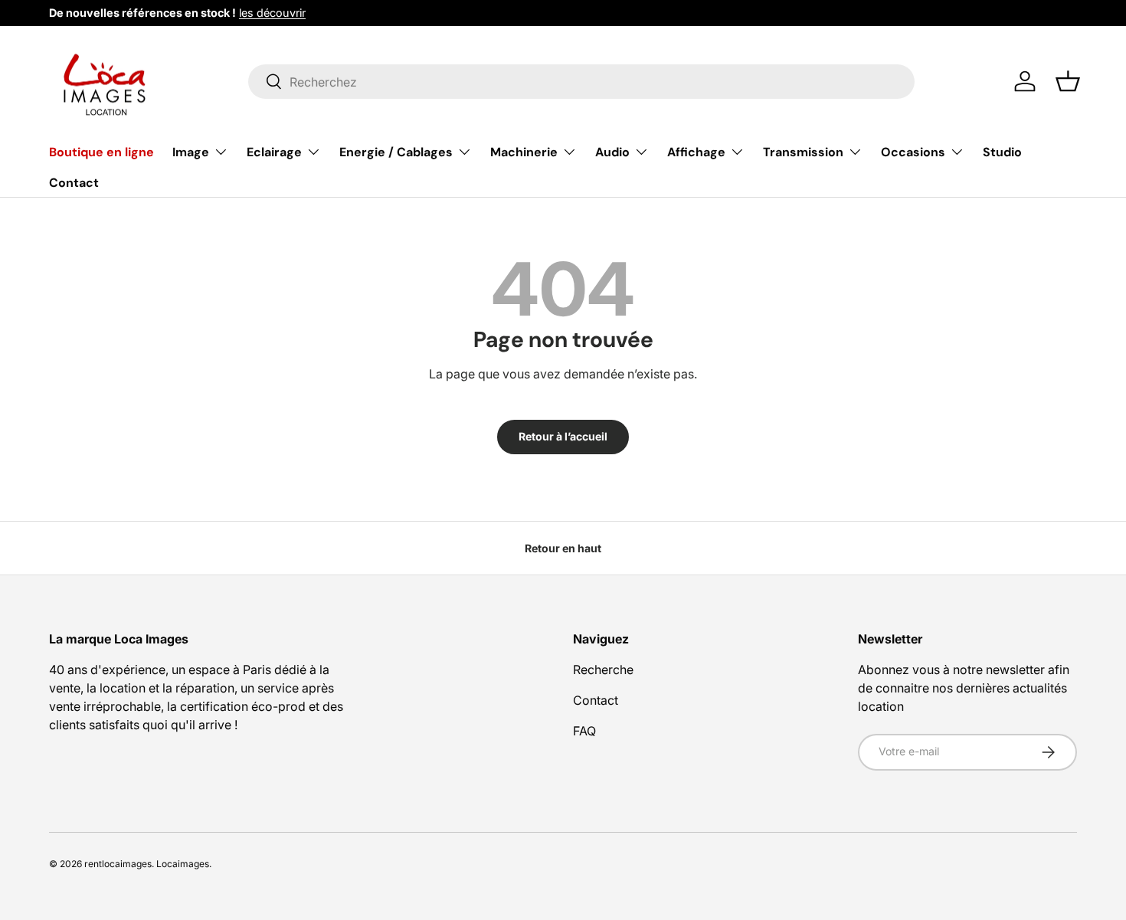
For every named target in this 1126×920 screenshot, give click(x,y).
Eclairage (274, 152)
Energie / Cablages (396, 152)
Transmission (803, 152)
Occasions (913, 152)
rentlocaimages (118, 863)
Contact (74, 182)
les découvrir (272, 12)
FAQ (584, 730)
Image (190, 152)
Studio (1002, 152)
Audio (612, 152)
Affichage (696, 152)
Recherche (603, 669)
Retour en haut (563, 548)
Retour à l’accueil (563, 436)
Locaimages (182, 863)
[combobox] (581, 81)
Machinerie (524, 152)
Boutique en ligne (101, 152)
